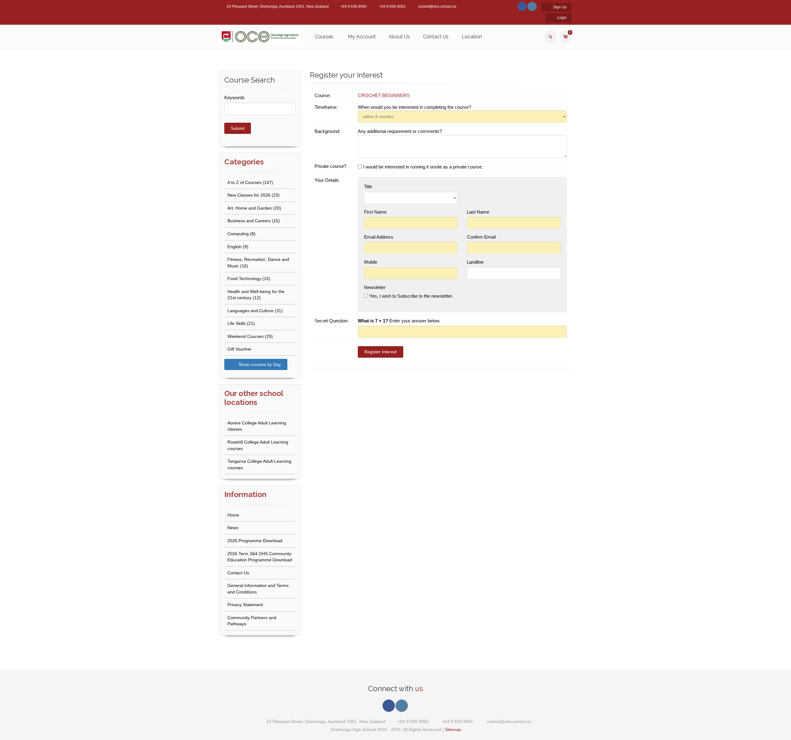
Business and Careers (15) (253, 220)
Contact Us (436, 37)
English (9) (237, 246)
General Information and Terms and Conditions (258, 588)
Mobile (371, 262)
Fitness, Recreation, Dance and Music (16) (258, 262)
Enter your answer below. (399, 320)
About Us (399, 37)
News (232, 527)
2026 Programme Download (254, 540)
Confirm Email (482, 237)
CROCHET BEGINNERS (384, 95)
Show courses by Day (259, 364)
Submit (237, 128)
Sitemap (453, 729)
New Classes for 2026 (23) (253, 195)
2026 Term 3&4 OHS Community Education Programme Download (259, 557)
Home (233, 514)
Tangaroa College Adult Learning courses (259, 464)
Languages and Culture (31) (255, 310)
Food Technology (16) (248, 278)
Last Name (478, 212)
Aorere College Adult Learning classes (256, 426)
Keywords (234, 97)
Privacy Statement (245, 604)
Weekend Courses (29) (250, 336)
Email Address (379, 237)
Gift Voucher (239, 349)
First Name (376, 212)
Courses (324, 37)
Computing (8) (241, 233)
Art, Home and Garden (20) (254, 208)
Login (561, 17)
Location (472, 37)
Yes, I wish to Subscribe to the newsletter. (410, 296)
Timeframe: (327, 107)
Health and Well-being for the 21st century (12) (256, 294)
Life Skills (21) (241, 323)
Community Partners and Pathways (251, 621)
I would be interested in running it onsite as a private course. (422, 166)
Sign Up (559, 7)
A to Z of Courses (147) (250, 182)
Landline (475, 262)
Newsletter (375, 287)
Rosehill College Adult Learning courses (257, 445)
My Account (362, 37)
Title (368, 186)
